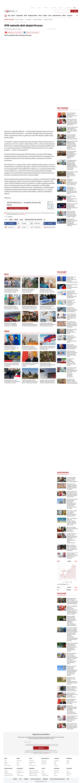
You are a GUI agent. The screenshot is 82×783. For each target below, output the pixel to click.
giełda (21, 219)
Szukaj (75, 11)
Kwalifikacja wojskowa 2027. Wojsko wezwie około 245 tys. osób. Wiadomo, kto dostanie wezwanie (29, 307)
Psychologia (68, 773)
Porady (67, 775)
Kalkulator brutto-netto (33, 770)
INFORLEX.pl (46, 7)
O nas (20, 779)
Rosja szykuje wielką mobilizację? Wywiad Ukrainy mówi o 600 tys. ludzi (47, 365)
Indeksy (68, 760)
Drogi (55, 762)
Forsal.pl (9, 22)
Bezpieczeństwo (8, 768)
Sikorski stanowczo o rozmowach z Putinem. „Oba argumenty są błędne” (11, 348)
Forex (67, 763)
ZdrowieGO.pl (53, 7)
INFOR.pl (32, 7)
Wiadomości (56, 770)
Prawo (43, 770)
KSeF (18, 763)
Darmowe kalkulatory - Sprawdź (17, 208)
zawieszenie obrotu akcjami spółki (33, 219)
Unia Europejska (7, 765)
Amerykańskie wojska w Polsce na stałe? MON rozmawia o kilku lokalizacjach (28, 291)
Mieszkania (44, 762)
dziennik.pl (39, 7)
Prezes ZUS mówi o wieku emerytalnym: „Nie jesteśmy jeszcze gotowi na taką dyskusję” (11, 291)
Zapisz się (41, 748)
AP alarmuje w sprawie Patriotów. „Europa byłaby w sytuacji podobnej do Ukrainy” (30, 348)
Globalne (6, 772)
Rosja (5, 760)
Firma (18, 762)
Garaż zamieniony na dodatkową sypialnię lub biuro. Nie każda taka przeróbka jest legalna (30, 324)
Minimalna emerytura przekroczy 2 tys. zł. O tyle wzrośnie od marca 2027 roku (47, 291)
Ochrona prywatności (35, 779)
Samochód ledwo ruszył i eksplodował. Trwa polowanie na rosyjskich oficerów (12, 381)
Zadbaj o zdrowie (48, 19)
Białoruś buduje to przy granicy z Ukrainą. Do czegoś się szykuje (30, 365)
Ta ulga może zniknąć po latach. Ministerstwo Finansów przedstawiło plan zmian (48, 324)
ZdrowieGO (69, 768)
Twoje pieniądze (20, 775)
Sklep (76, 7)
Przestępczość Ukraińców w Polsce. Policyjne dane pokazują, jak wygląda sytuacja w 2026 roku (48, 307)
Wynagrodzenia (32, 762)
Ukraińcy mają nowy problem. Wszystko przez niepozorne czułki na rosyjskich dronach (47, 381)
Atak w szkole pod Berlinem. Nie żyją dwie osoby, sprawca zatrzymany (11, 365)
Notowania (69, 758)
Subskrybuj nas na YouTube (14, 32)
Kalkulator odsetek (33, 773)
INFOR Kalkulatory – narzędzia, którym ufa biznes (24, 204)
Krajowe (6, 770)
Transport (56, 758)
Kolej (55, 763)
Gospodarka (20, 768)
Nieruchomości (45, 758)
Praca (30, 758)
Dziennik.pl (56, 768)
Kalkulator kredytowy (33, 775)
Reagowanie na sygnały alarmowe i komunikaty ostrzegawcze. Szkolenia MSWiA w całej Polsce (10, 324)
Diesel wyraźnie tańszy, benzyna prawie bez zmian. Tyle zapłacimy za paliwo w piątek (11, 307)
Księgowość (44, 773)
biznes (10, 219)
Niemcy (5, 763)
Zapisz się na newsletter (32, 32)
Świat (5, 758)
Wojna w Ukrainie (37, 19)
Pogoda (55, 775)
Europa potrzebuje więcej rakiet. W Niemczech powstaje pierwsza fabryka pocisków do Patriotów (30, 381)
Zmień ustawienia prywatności (57, 779)
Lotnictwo (56, 765)
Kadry (43, 772)
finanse (16, 219)
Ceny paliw (28, 19)
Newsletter (61, 7)
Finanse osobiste (19, 19)
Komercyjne (44, 763)
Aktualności (19, 760)
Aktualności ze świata (8, 775)
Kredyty (18, 773)
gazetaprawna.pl (69, 7)
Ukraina (5, 762)
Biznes (18, 758)
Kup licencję (23, 214)
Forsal (5, 22)
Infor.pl (43, 768)
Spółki (67, 762)
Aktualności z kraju (8, 773)
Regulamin (45, 779)
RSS (68, 779)
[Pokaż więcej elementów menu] (77, 15)
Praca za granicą (32, 765)
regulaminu (41, 744)
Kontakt (15, 779)
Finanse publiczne (20, 772)
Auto (55, 773)
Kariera (30, 763)
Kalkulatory (32, 768)
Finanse (18, 765)
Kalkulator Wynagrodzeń (34, 772)
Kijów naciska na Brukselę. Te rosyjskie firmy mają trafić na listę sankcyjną (47, 348)
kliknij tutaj (47, 753)
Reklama (26, 779)
